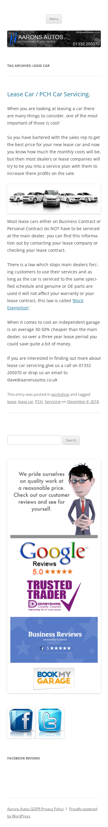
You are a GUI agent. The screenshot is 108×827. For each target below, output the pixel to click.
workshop (60, 394)
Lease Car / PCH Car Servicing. (48, 94)
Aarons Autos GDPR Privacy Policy (35, 808)
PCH (39, 401)
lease (11, 401)
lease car (25, 401)
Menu (54, 19)
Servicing (53, 401)
